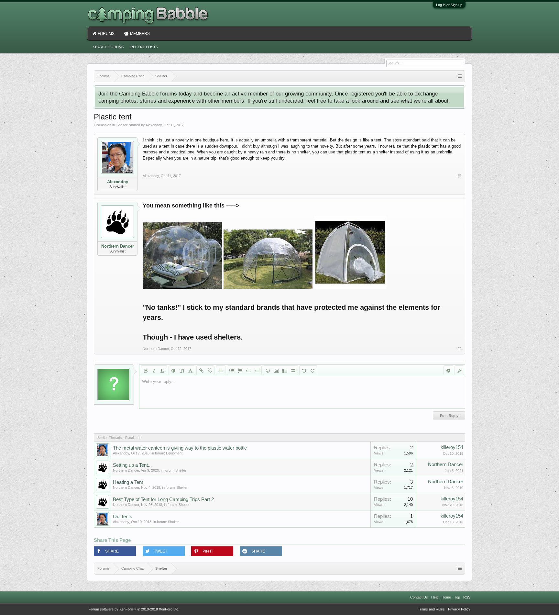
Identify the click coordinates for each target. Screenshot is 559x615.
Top (457, 597)
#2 (460, 349)
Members (140, 33)
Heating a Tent (128, 482)
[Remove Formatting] (448, 370)
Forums (106, 33)
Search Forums (108, 47)
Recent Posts (144, 47)
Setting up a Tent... (132, 465)
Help (434, 597)
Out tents (122, 516)
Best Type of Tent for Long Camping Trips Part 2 (163, 499)
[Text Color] (173, 370)
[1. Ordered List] (240, 370)
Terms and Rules (431, 609)
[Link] (201, 370)
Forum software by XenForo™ (134, 609)
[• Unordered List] (232, 370)
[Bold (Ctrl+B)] (145, 370)
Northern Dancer (117, 246)
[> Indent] (257, 370)
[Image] (276, 370)
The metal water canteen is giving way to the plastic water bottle (180, 448)
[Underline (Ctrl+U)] (162, 370)
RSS (466, 597)
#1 (460, 176)
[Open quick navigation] (460, 76)
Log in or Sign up (449, 5)
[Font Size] (182, 370)
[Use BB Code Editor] (459, 370)
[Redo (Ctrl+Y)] (312, 370)
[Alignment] (221, 370)
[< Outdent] (248, 370)
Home (446, 597)
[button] (115, 551)
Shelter (121, 125)
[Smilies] (268, 370)
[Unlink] (210, 370)
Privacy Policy (459, 609)
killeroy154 (452, 447)
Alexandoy (154, 125)
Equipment (174, 453)
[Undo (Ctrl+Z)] (304, 370)
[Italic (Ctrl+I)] (154, 370)
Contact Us (419, 597)
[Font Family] (190, 370)
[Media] (285, 370)
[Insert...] (293, 370)
